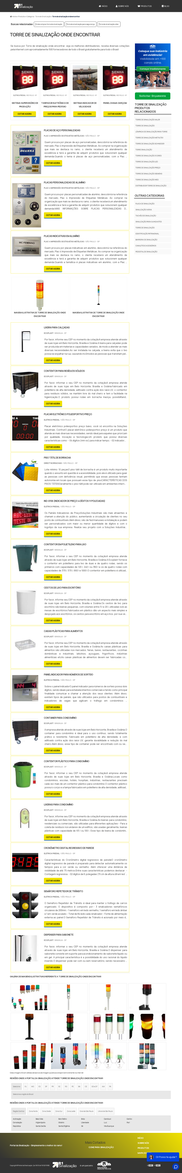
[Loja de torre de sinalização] (69, 1027)
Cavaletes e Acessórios (146, 245)
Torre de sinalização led (147, 161)
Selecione (16, 1086)
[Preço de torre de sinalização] (69, 1056)
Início (104, 6)
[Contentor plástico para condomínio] (25, 786)
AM (103, 1086)
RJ (26, 1086)
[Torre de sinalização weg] (69, 997)
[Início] (23, 6)
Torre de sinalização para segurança (81, 24)
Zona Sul (58, 1111)
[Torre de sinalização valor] (108, 1056)
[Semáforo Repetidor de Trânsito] (25, 916)
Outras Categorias (149, 195)
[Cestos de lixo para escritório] (25, 612)
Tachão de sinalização (146, 215)
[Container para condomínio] (25, 742)
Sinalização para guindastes (149, 221)
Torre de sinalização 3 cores (149, 155)
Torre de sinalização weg (147, 179)
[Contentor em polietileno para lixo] (25, 569)
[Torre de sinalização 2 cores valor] (147, 1027)
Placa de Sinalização (145, 203)
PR (53, 1086)
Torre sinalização (144, 149)
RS (66, 1086)
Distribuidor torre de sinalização (151, 185)
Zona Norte (33, 1111)
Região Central (18, 1111)
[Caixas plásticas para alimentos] (25, 656)
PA (110, 1086)
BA (79, 1086)
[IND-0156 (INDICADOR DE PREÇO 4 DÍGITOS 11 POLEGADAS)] (25, 525)
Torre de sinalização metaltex (149, 137)
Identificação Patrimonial (147, 233)
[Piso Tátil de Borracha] (25, 482)
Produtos (146, 6)
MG (32, 1086)
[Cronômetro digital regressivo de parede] (25, 872)
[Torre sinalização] (29, 1056)
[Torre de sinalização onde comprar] (147, 997)
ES (40, 1086)
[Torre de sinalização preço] (108, 997)
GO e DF (94, 1086)
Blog (166, 6)
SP (46, 1086)
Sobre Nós (123, 6)
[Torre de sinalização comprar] (29, 1027)
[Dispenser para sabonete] (25, 959)
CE (86, 1086)
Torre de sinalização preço (148, 167)
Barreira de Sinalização (146, 239)
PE (73, 1086)
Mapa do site (144, 1152)
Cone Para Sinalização (101, 1147)
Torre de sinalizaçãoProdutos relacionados (151, 107)
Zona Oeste (46, 1111)
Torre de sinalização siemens (149, 173)
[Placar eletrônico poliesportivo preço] (25, 439)
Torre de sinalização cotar (109, 24)
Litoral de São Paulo (105, 1111)
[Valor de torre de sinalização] (29, 997)
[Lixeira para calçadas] (25, 352)
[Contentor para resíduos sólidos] (25, 395)
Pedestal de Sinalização (146, 251)
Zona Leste (71, 1111)
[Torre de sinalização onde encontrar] (40, 295)
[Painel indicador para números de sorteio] (25, 699)
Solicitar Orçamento (152, 96)
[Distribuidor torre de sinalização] (108, 1027)
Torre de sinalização (145, 125)
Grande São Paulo (86, 1111)
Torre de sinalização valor (148, 119)
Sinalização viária (144, 209)
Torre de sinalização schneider (150, 143)
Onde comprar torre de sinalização (49, 24)
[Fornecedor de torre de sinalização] (147, 1056)
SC (59, 1086)
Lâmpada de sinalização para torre (151, 131)
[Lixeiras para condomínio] (25, 829)
